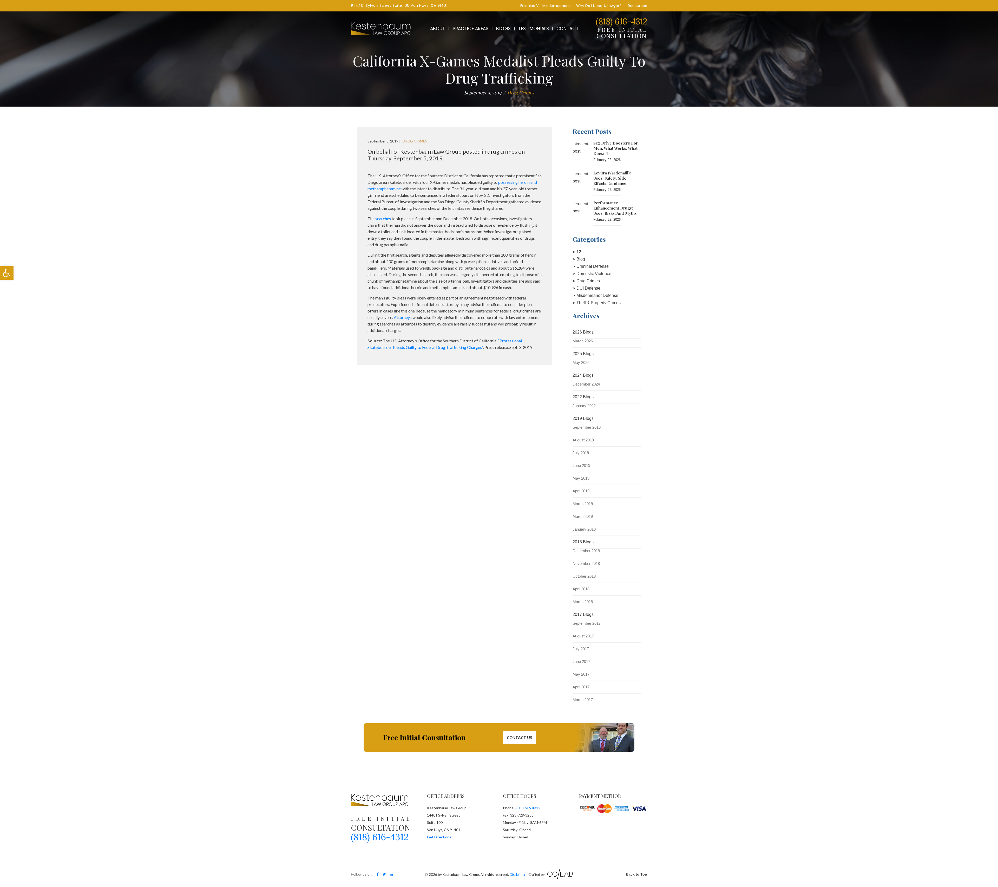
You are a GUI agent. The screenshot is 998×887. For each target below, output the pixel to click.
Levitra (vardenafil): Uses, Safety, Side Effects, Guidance (612, 178)
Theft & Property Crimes (598, 303)
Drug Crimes (588, 281)
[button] (7, 273)
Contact (567, 28)
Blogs (503, 28)
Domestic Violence (593, 273)
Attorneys (403, 317)
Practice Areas (471, 28)
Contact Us (519, 737)
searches (383, 218)
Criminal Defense (592, 266)
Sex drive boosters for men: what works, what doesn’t (615, 148)
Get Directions (439, 837)
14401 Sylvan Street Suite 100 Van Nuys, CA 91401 (400, 5)
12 (578, 252)
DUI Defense (588, 288)
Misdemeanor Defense (597, 295)
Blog (580, 259)
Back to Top (636, 874)
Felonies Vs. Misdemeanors (545, 5)
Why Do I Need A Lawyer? (598, 5)
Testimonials (533, 28)
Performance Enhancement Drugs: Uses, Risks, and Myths (615, 208)
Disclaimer (518, 874)
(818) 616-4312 (621, 21)
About (437, 28)
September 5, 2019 (482, 92)
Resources (637, 5)
